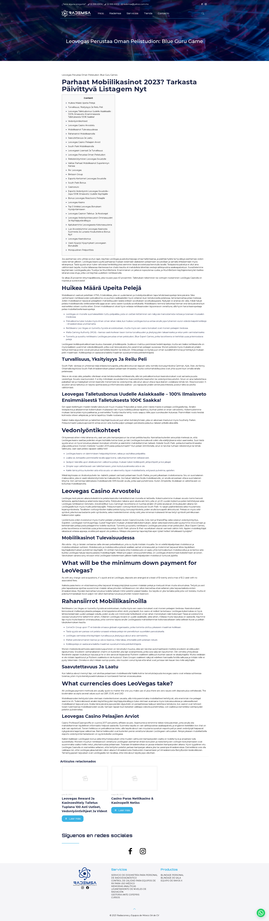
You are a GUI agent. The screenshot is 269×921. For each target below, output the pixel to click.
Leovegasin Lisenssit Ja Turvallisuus (85, 150)
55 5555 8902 (113, 4)
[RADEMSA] (76, 13)
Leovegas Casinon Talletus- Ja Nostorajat (88, 213)
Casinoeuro (73, 187)
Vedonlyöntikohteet (78, 121)
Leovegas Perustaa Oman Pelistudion (86, 155)
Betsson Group (75, 174)
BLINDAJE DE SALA (171, 878)
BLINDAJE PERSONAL (172, 875)
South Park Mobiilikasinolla (81, 146)
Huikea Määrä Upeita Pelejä (81, 103)
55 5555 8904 (96, 4)
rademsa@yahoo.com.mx (136, 4)
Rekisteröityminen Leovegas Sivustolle (87, 159)
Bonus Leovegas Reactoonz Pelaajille (86, 198)
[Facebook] (201, 4)
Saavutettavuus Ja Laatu (80, 138)
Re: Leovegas (75, 170)
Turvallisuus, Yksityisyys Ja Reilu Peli (85, 107)
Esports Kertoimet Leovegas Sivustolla (87, 178)
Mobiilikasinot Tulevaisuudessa (83, 129)
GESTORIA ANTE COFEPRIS (125, 894)
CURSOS (115, 897)
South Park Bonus (77, 183)
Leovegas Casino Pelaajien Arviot (84, 142)
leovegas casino (170, 673)
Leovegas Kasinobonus (79, 239)
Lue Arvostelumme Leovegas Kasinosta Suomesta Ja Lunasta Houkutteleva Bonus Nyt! (89, 232)
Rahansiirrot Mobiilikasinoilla (81, 133)
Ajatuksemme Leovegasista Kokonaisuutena (90, 225)
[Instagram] (205, 4)
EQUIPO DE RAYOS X (171, 880)
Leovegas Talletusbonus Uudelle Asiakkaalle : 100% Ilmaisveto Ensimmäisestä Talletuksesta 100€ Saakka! (90, 114)
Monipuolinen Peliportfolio (81, 250)
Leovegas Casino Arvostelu (81, 125)
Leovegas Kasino (76, 202)
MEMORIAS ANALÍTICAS (123, 886)
